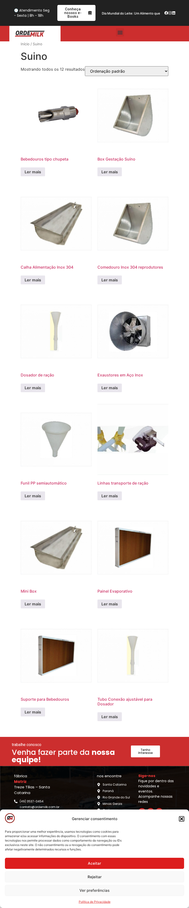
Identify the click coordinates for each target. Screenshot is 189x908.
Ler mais (33, 171)
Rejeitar (95, 877)
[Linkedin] (173, 13)
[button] (181, 818)
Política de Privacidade (94, 902)
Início (25, 44)
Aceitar (94, 863)
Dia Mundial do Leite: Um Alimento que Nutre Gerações (136, 13)
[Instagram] (169, 13)
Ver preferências (94, 890)
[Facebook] (166, 13)
